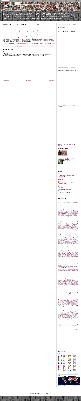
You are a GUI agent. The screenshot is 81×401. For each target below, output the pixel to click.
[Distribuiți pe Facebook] (19, 46)
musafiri (77, 281)
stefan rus (69, 308)
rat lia (71, 297)
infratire (60, 265)
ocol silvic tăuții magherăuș (62, 285)
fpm (44, 393)
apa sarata (73, 214)
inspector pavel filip (64, 265)
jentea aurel (69, 268)
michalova (62, 278)
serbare (77, 302)
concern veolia (60, 238)
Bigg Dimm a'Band (60, 222)
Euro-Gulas (75, 250)
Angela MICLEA (66, 159)
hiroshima (60, 262)
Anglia (68, 211)
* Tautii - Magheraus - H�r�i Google (65, 192)
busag (59, 226)
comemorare (60, 236)
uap (67, 314)
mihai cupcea (74, 278)
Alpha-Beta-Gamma (62, 185)
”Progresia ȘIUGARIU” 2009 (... (63, 105)
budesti (73, 225)
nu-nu (74, 284)
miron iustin (60, 280)
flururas (64, 257)
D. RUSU (69, 244)
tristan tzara (75, 313)
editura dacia (60, 249)
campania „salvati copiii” (66, 227)
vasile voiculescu (69, 318)
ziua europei (69, 323)
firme (61, 256)
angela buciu (66, 210)
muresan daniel (68, 281)
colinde (66, 235)
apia (76, 214)
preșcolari (72, 292)
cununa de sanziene (70, 243)
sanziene (71, 300)
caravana (64, 228)
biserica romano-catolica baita (62, 224)
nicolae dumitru (68, 283)
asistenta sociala (66, 216)
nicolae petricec (73, 283)
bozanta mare (65, 225)
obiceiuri (77, 284)
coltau (72, 235)
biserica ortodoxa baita (62, 223)
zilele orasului (65, 322)
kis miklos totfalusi (70, 269)
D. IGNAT (65, 244)
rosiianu (60, 299)
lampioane (62, 270)
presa (65, 292)
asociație (62, 217)
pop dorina (60, 290)
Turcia (62, 314)
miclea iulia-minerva (68, 278)
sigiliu (67, 303)
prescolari (68, 292)
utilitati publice (70, 316)
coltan (69, 235)
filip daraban (72, 254)
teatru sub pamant (64, 311)
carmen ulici (71, 228)
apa (70, 214)
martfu (72, 276)
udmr (69, 314)
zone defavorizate (64, 325)
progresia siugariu (61, 296)
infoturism (77, 264)
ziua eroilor (63, 323)
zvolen (74, 325)
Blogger (49, 393)
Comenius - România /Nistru (68, 236)
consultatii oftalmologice (61, 240)
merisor (59, 278)
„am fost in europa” (61, 202)
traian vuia (66, 313)
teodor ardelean (73, 311)
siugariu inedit (73, 304)
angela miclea (71, 210)
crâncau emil (64, 242)
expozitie (68, 252)
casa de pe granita (72, 229)
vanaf (70, 317)
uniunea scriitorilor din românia (73, 315)
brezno (69, 225)
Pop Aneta (74, 289)
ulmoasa (73, 314)
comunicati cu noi (61, 237)
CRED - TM (73, 242)
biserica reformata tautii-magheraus (72, 223)
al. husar (62, 208)
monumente (73, 280)
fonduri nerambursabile (72, 257)
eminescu (63, 250)
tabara (67, 309)
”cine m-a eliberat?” (67, 202)
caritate (68, 228)
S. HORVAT (76, 299)
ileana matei (69, 263)
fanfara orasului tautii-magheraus (69, 253)
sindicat (59, 304)
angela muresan (64, 211)
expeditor (65, 252)
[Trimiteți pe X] (18, 46)
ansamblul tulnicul (75, 212)
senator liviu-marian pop (71, 302)
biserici (68, 224)
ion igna (59, 267)
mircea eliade (76, 279)
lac (75, 269)
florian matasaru (70, 256)
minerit (69, 279)
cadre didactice (63, 226)
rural (68, 299)
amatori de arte (71, 209)
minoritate (72, 279)
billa (74, 222)
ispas (73, 267)
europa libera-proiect (71, 251)
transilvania (70, 313)
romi (77, 298)
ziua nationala (70, 324)
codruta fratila (73, 234)
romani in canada (67, 298)
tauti (74, 309)
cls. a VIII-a (62, 234)
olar (76, 285)
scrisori (63, 302)
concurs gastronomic (74, 238)
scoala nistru (72, 301)
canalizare (75, 227)
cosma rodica (60, 242)
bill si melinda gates (70, 222)
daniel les (75, 244)
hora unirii (64, 262)
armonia (62, 215)
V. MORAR (75, 316)
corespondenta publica (67, 241)
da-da (72, 244)
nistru (62, 284)
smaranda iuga (66, 305)
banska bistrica (64, 221)
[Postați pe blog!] (17, 46)
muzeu (60, 282)
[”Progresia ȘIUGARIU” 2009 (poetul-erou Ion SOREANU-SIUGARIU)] (68, 87)
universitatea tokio (60, 316)
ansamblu (75, 211)
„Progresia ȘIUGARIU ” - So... (63, 144)
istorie (76, 267)
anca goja (75, 209)
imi (72, 263)
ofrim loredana (72, 285)
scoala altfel (67, 301)
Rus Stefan (72, 299)
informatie (73, 264)
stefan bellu (65, 308)
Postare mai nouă (6, 80)
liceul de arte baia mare (70, 271)
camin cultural (60, 227)
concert (64, 238)
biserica (77, 222)
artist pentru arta (76, 215)
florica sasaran (60, 257)
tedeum (69, 311)
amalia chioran (66, 209)
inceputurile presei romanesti (62, 264)
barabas (68, 221)
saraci (74, 300)
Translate (76, 24)
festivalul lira (64, 254)
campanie (72, 227)
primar (76, 292)
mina (66, 279)
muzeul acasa (70, 282)
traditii (62, 313)
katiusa (62, 269)
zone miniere (70, 325)
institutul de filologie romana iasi (73, 265)
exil (62, 252)
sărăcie (60, 301)
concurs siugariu (60, 239)
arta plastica (65, 215)
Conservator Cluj (66, 239)
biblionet (72, 221)
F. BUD (73, 252)
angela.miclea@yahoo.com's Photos (65, 189)
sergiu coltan (61, 303)
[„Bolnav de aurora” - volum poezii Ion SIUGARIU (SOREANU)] (68, 49)
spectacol (66, 307)
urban (64, 316)
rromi (66, 299)
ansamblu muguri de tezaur (61, 212)
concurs (68, 238)
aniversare (71, 211)
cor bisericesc (74, 240)
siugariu (67, 304)
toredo (59, 313)
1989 (74, 203)
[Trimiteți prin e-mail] (16, 46)
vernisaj (73, 318)
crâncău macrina (69, 242)
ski (76, 304)
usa (67, 316)
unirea (59, 315)
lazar (70, 270)
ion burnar (67, 266)
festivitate (68, 254)
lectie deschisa (74, 270)
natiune (59, 283)
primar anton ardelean (63, 293)
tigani (68, 312)
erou (69, 250)
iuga (58, 268)
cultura (65, 243)
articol (71, 215)
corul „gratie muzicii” (74, 241)
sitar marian (63, 304)
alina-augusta (60, 209)
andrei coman (60, 210)
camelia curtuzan (74, 226)
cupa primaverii (76, 243)
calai (67, 226)
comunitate (75, 237)
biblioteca (75, 221)
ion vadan (70, 267)
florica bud (75, 256)
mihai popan (63, 279)
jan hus (66, 268)
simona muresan (71, 303)
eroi (66, 250)
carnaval (76, 228)
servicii (65, 303)
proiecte (68, 296)
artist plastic (60, 216)
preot (68, 291)
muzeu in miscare (65, 282)
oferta (68, 285)
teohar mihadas (64, 312)
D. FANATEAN (61, 244)
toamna (76, 312)
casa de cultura (65, 229)
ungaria (76, 314)
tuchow (59, 314)
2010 (68, 204)
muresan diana (73, 281)
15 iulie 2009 (71, 203)
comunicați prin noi (70, 237)
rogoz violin (62, 298)
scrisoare (59, 302)
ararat (59, 215)
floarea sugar (65, 256)
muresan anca (63, 281)
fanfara (76, 252)
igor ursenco (64, 263)
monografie (69, 280)
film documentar (65, 255)
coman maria (75, 235)
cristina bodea (61, 243)
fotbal (76, 257)
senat (66, 302)
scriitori (76, 301)
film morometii (70, 255)
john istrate (74, 268)
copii (67, 240)
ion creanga (71, 266)
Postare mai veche (52, 80)
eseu (72, 250)
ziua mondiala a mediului (64, 324)
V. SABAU (64, 317)
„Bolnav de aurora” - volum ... (63, 67)
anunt (68, 214)
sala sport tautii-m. (61, 300)
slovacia (59, 305)
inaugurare (75, 263)
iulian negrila (62, 268)
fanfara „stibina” (60, 253)
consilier (70, 239)
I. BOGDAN (74, 262)
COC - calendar (67, 234)
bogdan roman (75, 224)
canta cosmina (60, 228)
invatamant (59, 266)
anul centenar (67, 213)
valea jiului (67, 317)
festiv (76, 253)
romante (74, 298)
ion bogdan (63, 266)
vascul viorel (74, 317)
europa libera (65, 251)
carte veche (59, 229)
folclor (67, 257)
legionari (59, 271)
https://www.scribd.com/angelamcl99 (65, 194)
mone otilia (65, 280)
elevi (74, 249)
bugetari (76, 225)
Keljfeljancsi (65, 269)
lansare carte (67, 270)
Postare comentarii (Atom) (11, 82)
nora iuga (70, 284)
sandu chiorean (67, 300)
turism (65, 314)
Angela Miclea (61, 179)
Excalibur (59, 252)
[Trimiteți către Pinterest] (21, 46)
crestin (77, 242)
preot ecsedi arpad (72, 291)
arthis (69, 215)
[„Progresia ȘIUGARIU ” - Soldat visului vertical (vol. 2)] (68, 126)
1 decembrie (66, 203)
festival (59, 254)
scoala (63, 301)
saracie (77, 300)
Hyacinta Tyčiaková (69, 262)
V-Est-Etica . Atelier (62, 181)
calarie (69, 226)
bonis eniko (60, 225)
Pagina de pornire (29, 80)
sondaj (71, 305)
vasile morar (63, 318)
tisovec (71, 312)
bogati (71, 224)
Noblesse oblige (66, 284)
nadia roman (75, 282)
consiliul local (75, 239)
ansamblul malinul (69, 212)
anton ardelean (61, 213)
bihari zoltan (65, 222)
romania (71, 298)
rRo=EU (63, 299)
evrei (76, 251)
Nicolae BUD (63, 283)
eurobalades (59, 251)
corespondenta (60, 241)
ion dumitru (75, 266)
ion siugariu (64, 267)
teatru (73, 310)
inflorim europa (69, 264)
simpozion (75, 303)
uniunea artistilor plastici (64, 315)
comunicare (75, 236)
